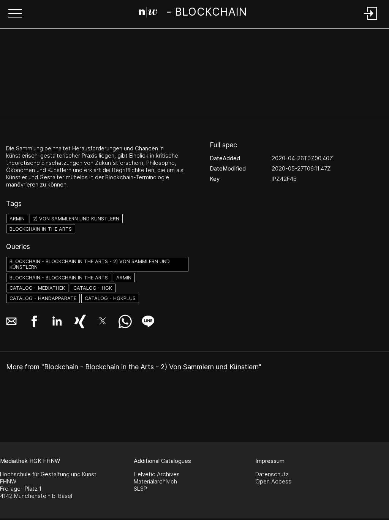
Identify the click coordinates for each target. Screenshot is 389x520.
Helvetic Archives (157, 474)
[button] (15, 14)
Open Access (273, 481)
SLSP (140, 488)
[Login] (371, 20)
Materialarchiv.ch (155, 481)
